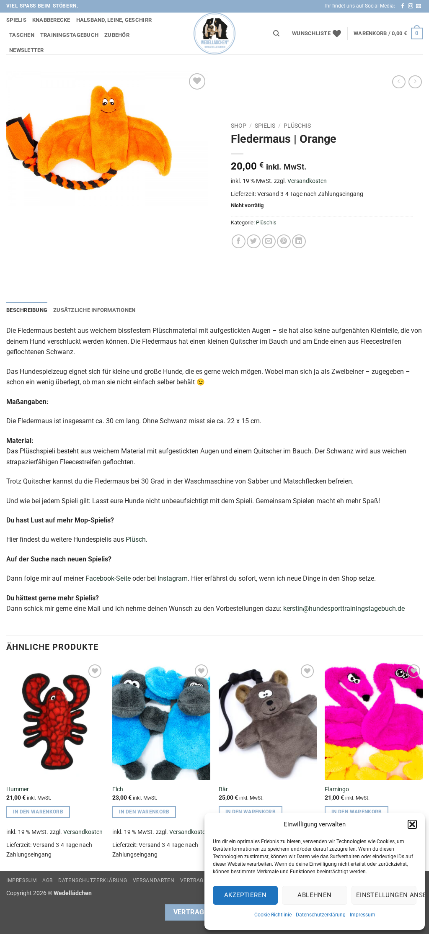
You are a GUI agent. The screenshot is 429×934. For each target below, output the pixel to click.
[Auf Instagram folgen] (410, 6)
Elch (117, 789)
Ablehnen (314, 895)
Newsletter (26, 50)
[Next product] (398, 81)
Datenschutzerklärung (321, 915)
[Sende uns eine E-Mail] (418, 6)
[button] (412, 824)
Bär (223, 789)
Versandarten (153, 880)
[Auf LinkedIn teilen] (299, 241)
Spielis (16, 20)
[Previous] (6, 765)
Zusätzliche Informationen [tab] (94, 310)
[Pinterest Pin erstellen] (284, 241)
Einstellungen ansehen (386, 895)
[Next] (422, 765)
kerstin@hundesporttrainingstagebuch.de (344, 608)
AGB (47, 880)
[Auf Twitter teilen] (254, 241)
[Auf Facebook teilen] (239, 241)
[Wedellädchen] (214, 33)
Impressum (362, 915)
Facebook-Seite (108, 578)
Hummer (17, 789)
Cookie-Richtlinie (273, 915)
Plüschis (297, 125)
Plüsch (136, 539)
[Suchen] (276, 33)
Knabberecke (51, 20)
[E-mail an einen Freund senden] (269, 241)
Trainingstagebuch (69, 35)
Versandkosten (307, 181)
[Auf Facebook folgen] (402, 6)
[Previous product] (414, 81)
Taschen (21, 35)
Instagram (173, 578)
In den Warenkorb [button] (38, 812)
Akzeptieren (245, 895)
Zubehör (116, 35)
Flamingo (337, 789)
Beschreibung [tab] (26, 310)
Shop (238, 125)
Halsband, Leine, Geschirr (114, 20)
